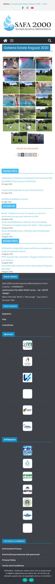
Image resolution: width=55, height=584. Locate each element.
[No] (51, 575)
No (31, 580)
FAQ (4, 319)
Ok (25, 580)
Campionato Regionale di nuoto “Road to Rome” (23, 190)
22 (35, 154)
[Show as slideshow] (27, 148)
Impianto (6, 313)
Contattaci (7, 325)
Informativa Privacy (11, 548)
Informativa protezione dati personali (21, 554)
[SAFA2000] (5, 40)
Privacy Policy (9, 560)
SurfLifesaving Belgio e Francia (15, 199)
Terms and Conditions (13, 565)
